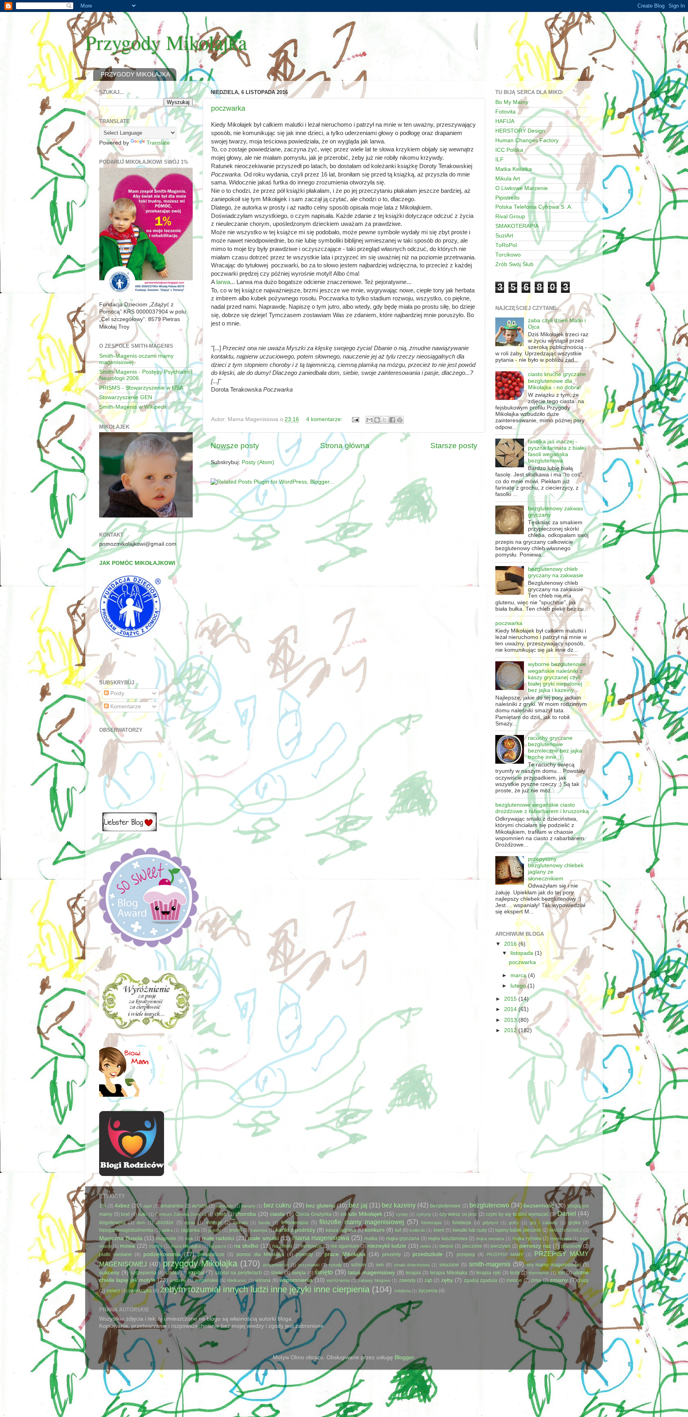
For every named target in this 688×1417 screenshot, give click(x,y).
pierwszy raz (535, 1246)
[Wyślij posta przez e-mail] (355, 419)
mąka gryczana (403, 1238)
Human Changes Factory (527, 140)
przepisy (466, 1254)
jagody (214, 1230)
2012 (511, 1030)
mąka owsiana (490, 1238)
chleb (221, 1214)
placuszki (571, 1246)
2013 (511, 1020)
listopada (522, 953)
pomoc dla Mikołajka (260, 1254)
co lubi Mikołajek (361, 1214)
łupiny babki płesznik (518, 1230)
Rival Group (510, 217)
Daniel (566, 1213)
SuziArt (504, 236)
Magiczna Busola (121, 1238)
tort (561, 1273)
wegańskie (206, 1280)
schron (358, 1265)
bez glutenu (320, 1206)
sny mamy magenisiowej (553, 1265)
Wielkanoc (237, 1280)
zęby (447, 1280)
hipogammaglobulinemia (126, 1230)
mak (189, 1238)
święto (324, 1272)
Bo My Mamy (511, 102)
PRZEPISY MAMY (505, 1254)
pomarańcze (211, 1254)
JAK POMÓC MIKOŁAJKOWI (137, 563)
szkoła (172, 1273)
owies (425, 1246)
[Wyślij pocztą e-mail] (369, 420)
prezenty (391, 1254)
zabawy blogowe (374, 1280)
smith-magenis (489, 1264)
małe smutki (263, 1238)
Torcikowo (508, 255)
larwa (223, 282)
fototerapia (431, 1222)
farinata (240, 1222)
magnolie (166, 1238)
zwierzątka (140, 1291)
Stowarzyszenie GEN (125, 397)
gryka (574, 1222)
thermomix (539, 1272)
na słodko (246, 1246)
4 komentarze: (325, 419)
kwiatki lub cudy (470, 1230)
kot (398, 1230)
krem (439, 1230)
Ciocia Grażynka (313, 1214)
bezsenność (539, 1206)
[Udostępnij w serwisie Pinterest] (400, 420)
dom (141, 1222)
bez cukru (277, 1205)
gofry (514, 1222)
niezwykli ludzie (386, 1246)
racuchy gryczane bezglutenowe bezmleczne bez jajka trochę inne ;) (555, 747)
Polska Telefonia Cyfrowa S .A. (534, 207)
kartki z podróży (295, 1230)
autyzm (199, 1206)
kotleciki (417, 1230)
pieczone (472, 1246)
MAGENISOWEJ (565, 1230)
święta (299, 1273)
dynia (190, 1222)
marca (519, 975)
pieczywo (501, 1246)
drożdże (165, 1222)
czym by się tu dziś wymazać (517, 1214)
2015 (511, 999)
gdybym (490, 1222)
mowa (127, 1246)
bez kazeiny (399, 1205)
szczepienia (143, 1273)
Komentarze (125, 706)
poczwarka (228, 108)
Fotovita (505, 112)
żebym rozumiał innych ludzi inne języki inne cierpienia (264, 1289)
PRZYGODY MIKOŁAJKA (135, 74)
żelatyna (402, 1290)
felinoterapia (294, 1222)
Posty (116, 693)
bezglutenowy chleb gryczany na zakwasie (555, 572)
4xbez (122, 1206)
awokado (224, 1205)
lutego (519, 986)
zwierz (113, 1291)
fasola (264, 1222)
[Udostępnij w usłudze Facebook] (392, 420)
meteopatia (560, 1238)
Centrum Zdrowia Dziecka (180, 1214)
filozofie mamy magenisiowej (361, 1221)
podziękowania (162, 1254)
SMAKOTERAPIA (517, 226)
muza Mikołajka (186, 1246)
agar (147, 1205)
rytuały (335, 1264)
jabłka (167, 1230)
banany (248, 1205)
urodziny (178, 1280)
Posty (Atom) (258, 462)
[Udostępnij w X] (385, 420)
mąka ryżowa (526, 1238)
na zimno (282, 1246)
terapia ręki (488, 1273)
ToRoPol (506, 245)
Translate (158, 143)
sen (380, 1265)
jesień (235, 1230)
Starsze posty (453, 445)
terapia (413, 1273)
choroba (245, 1214)
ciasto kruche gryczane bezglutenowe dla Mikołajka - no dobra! (557, 380)
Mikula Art (507, 179)
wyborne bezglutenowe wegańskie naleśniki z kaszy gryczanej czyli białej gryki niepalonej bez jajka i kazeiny (557, 677)
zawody (407, 1280)
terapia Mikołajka (448, 1273)
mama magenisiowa (321, 1237)
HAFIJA (504, 121)
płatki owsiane (115, 1254)
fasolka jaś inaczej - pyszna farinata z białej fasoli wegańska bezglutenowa (557, 451)
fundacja (461, 1222)
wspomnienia (296, 1280)
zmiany (559, 1280)
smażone (449, 1265)
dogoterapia (112, 1222)
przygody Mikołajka (200, 1263)
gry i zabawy (543, 1222)
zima (536, 1280)
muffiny (156, 1246)
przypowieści (276, 1264)
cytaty (402, 1214)
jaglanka (190, 1230)
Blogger (404, 1357)
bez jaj (358, 1205)
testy (515, 1273)
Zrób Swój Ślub (514, 264)
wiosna (263, 1280)
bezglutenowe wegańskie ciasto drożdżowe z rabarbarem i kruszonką (542, 808)
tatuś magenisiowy (371, 1273)
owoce (446, 1246)
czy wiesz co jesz (458, 1214)
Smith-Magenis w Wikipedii (132, 407)
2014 (511, 1009)
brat (125, 1214)
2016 (511, 944)
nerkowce (311, 1246)
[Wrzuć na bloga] (377, 420)
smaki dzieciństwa (412, 1264)
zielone (514, 1280)
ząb (428, 1280)
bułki (142, 1214)
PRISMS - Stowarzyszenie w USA (141, 388)
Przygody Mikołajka (166, 42)
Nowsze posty (235, 445)
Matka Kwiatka (513, 169)
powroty (304, 1254)
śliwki (277, 1273)
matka (370, 1238)
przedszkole (427, 1254)
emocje (214, 1222)
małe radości (218, 1238)
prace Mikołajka (345, 1254)
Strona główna (344, 445)
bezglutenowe (445, 1206)
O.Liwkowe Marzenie (521, 188)
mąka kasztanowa (447, 1238)
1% (102, 1206)
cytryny (423, 1214)
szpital (196, 1273)
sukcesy (109, 1273)
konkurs (375, 1230)
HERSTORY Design (520, 131)
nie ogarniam (344, 1246)
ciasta (277, 1214)
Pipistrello (507, 198)
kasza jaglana (341, 1230)
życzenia (428, 1291)
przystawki (308, 1264)
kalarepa (258, 1230)
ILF (499, 160)
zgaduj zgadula (481, 1280)
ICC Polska (509, 150)
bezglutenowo (489, 1205)
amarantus (172, 1206)
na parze (217, 1246)
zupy (584, 1280)
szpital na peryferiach (238, 1273)
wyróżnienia (338, 1280)
